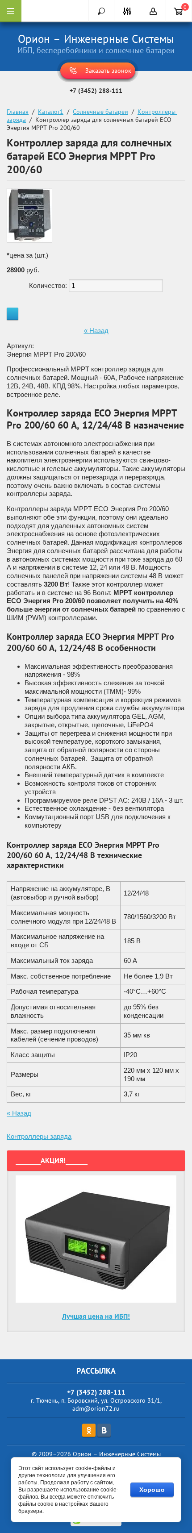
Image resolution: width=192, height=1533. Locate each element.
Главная (18, 112)
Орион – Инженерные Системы (96, 39)
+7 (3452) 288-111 (96, 91)
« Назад (96, 330)
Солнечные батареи (100, 112)
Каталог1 (50, 112)
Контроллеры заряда (39, 1136)
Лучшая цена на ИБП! (96, 1316)
